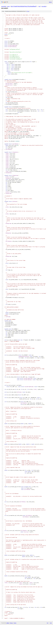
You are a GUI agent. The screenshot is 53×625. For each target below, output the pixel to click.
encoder (44, 6)
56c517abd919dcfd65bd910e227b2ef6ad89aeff (23, 6)
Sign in (50, 2)
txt (47, 622)
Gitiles (8, 623)
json (51, 622)
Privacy (11, 623)
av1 (40, 6)
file (28, 11)
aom (8, 6)
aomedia (3, 6)
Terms (15, 623)
